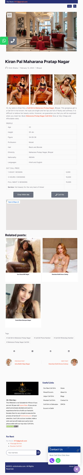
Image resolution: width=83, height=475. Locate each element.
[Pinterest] (51, 351)
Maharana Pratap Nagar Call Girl (17, 342)
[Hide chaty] (77, 469)
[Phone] (13, 41)
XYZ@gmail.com (21, 2)
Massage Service (16, 443)
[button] (78, 449)
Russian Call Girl (16, 446)
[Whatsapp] (4, 41)
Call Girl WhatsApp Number (63, 338)
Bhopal (39, 68)
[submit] (38, 452)
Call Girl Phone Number (42, 338)
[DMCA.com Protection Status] (12, 426)
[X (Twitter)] (32, 351)
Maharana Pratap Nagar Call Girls (39, 116)
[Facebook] (14, 351)
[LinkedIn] (69, 351)
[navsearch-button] (74, 6)
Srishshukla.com (26, 416)
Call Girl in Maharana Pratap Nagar (40, 108)
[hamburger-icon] (69, 6)
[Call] (51, 460)
